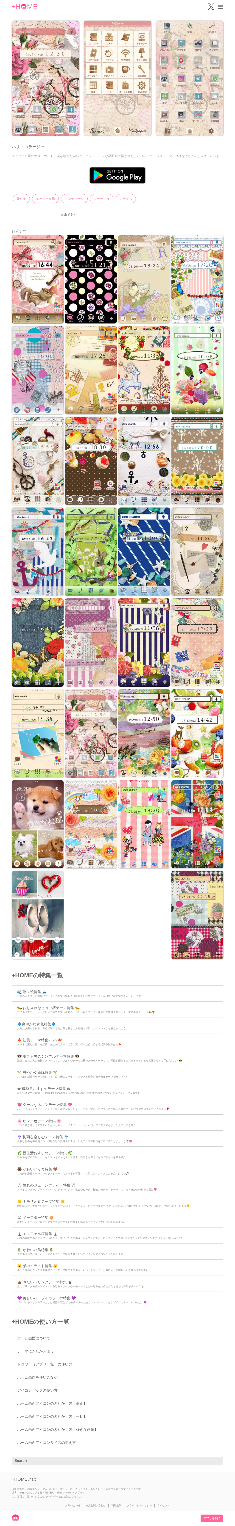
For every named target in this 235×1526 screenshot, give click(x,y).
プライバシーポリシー (139, 1505)
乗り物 (21, 199)
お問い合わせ (72, 1505)
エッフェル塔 (45, 199)
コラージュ (102, 199)
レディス (125, 199)
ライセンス (163, 1505)
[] (217, 1461)
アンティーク (74, 199)
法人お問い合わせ (96, 1505)
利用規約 (116, 1505)
